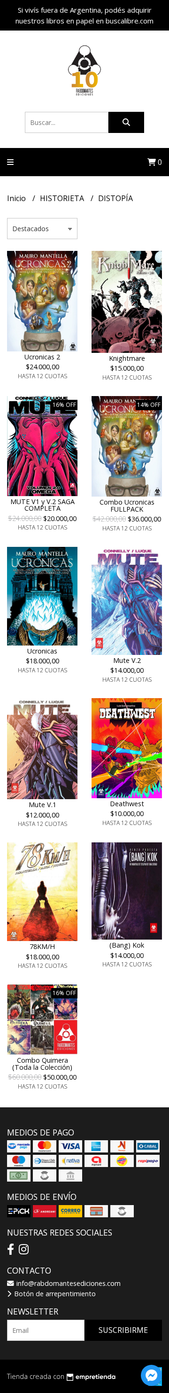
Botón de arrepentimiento (54, 1293)
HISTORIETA (63, 198)
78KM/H (42, 946)
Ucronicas (42, 650)
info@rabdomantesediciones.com (68, 1283)
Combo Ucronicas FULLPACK (127, 505)
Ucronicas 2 (42, 356)
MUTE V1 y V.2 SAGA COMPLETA (42, 505)
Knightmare (127, 358)
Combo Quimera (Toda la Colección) (42, 1063)
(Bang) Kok (126, 945)
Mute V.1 (42, 804)
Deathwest (127, 803)
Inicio (17, 198)
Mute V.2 (127, 660)
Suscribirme (123, 1330)
